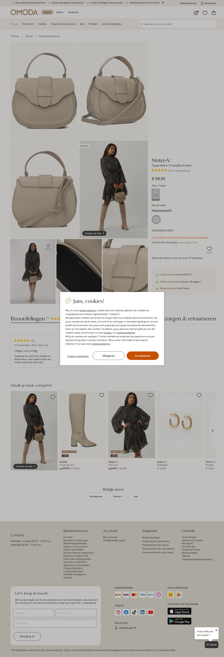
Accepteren (142, 355)
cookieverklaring (126, 332)
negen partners (87, 310)
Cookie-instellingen (78, 356)
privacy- (108, 332)
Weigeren (109, 355)
